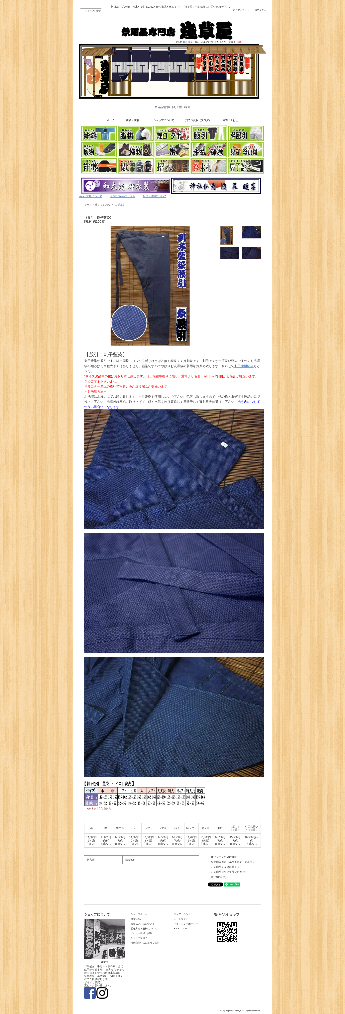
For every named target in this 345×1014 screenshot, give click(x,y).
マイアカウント (241, 10)
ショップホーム (139, 914)
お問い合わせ (230, 120)
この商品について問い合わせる (229, 871)
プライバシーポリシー (186, 923)
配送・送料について (154, 196)
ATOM (184, 928)
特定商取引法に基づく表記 (145, 942)
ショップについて (163, 120)
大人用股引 (119, 204)
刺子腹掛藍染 (244, 366)
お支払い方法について (143, 923)
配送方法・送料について (144, 928)
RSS (176, 928)
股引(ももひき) (102, 204)
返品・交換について (90, 196)
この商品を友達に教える (225, 866)
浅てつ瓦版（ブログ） (198, 120)
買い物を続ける (220, 877)
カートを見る (181, 919)
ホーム (111, 120)
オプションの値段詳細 (224, 856)
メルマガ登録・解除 (141, 933)
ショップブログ (139, 938)
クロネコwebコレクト (122, 196)
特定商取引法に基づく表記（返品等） (233, 861)
